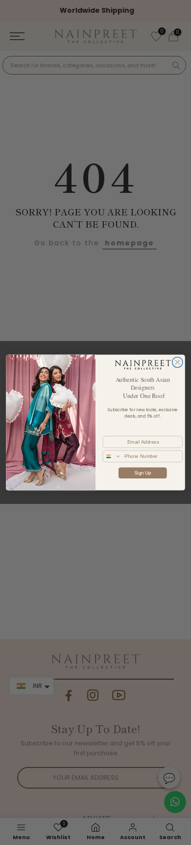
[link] (142, 364)
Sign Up (142, 472)
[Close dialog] (177, 362)
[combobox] (112, 456)
